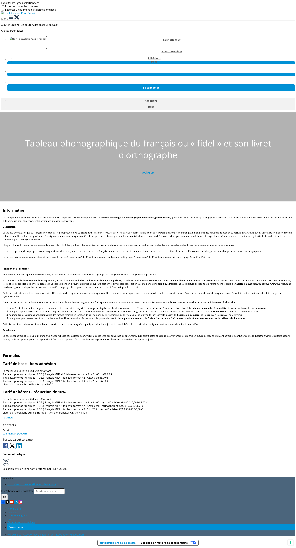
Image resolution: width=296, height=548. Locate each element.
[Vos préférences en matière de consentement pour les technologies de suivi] (291, 543)
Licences (12, 512)
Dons (154, 61)
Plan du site (14, 508)
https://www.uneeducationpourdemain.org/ (32, 484)
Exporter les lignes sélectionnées (20, 3)
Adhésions (154, 58)
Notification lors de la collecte (118, 542)
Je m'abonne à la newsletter (17, 491)
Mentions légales (17, 515)
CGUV (10, 519)
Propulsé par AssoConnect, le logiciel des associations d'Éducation (45, 534)
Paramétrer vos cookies (21, 522)
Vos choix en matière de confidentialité (164, 542)
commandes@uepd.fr (15, 433)
